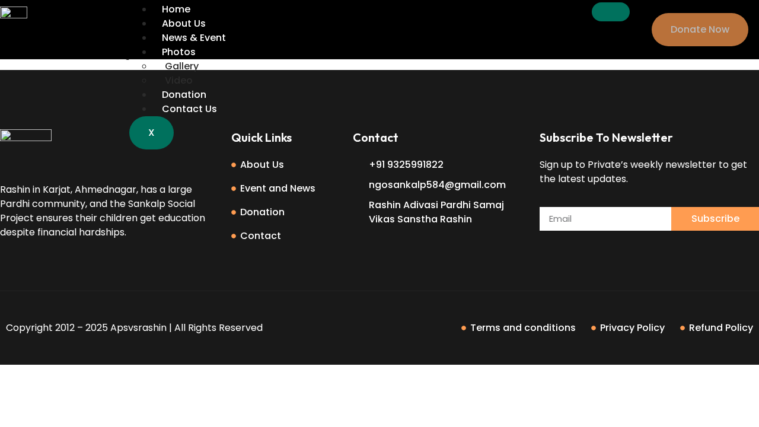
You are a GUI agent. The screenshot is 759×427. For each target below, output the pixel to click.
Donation (184, 94)
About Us (184, 23)
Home (176, 9)
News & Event (194, 37)
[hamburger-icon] (611, 11)
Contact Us (189, 109)
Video (179, 80)
